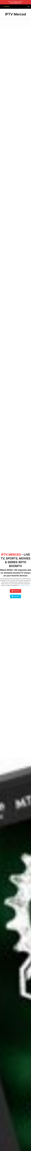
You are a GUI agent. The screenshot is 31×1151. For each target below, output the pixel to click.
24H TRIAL (16, 596)
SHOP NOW (16, 591)
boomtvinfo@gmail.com (15, 2)
